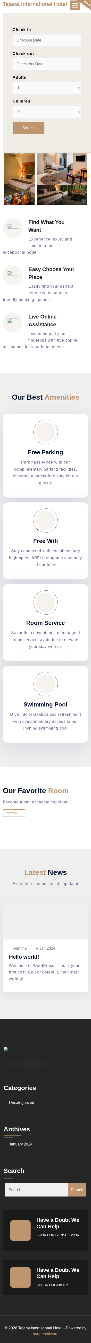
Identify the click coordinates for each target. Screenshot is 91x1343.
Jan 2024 (45, 948)
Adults (19, 77)
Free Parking (45, 452)
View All (13, 813)
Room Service (45, 623)
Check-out (23, 54)
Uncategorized (21, 1103)
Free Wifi (45, 541)
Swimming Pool (45, 704)
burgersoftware (45, 1334)
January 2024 (21, 1144)
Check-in (22, 30)
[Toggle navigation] (75, 5)
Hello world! (24, 957)
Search (77, 1190)
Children (21, 101)
